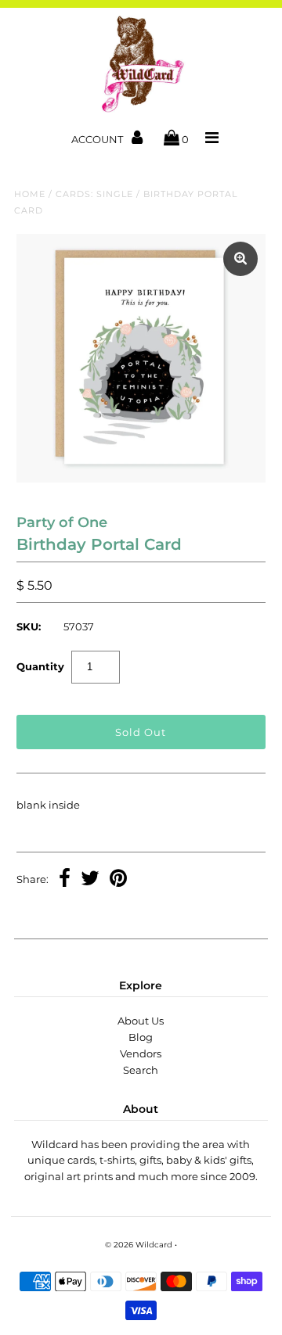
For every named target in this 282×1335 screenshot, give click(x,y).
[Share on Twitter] (90, 880)
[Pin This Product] (118, 880)
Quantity (40, 666)
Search (140, 1070)
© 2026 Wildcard (138, 1245)
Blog (140, 1037)
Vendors (140, 1053)
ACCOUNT (98, 139)
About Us (141, 1020)
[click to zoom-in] (240, 259)
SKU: (28, 626)
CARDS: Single (94, 193)
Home (29, 193)
